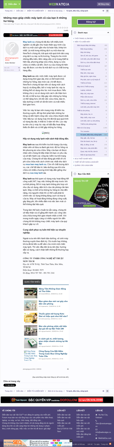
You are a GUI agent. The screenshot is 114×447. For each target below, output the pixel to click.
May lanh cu (29, 42)
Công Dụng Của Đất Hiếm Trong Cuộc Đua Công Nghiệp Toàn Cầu (53, 353)
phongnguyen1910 (48, 24)
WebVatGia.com (104, 438)
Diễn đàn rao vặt (63, 415)
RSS (110, 444)
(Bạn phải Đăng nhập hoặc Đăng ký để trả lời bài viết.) (50, 377)
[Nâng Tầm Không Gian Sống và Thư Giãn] (30, 293)
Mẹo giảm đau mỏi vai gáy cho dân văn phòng (53, 302)
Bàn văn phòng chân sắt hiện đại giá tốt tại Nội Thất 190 (53, 327)
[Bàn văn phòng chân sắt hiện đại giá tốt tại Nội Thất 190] (30, 330)
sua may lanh (36, 173)
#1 (68, 369)
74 (19, 68)
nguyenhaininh (46, 331)
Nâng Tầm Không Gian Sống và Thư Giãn (52, 290)
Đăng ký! (91, 22)
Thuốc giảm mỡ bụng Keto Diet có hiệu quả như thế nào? (53, 315)
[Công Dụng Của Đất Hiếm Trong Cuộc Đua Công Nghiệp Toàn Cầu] (30, 355)
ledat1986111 (45, 294)
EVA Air (65, 429)
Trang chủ (104, 444)
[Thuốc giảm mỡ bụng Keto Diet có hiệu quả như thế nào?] (30, 318)
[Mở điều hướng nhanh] (103, 11)
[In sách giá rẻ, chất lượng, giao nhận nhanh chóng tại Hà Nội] (30, 343)
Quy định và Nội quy (78, 444)
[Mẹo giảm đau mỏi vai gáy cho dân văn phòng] (30, 305)
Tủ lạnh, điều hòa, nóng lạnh (24, 24)
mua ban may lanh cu (36, 164)
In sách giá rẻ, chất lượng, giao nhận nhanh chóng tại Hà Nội (53, 341)
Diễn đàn (12, 4)
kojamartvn (44, 306)
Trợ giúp (97, 444)
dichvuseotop (45, 319)
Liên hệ (90, 444)
